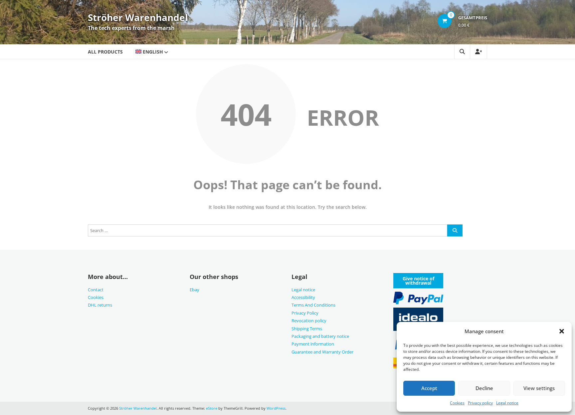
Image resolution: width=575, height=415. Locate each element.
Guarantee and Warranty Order (322, 352)
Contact (95, 290)
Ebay (194, 290)
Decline (484, 388)
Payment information (312, 344)
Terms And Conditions (313, 305)
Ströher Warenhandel (138, 17)
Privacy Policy (304, 313)
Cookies (457, 403)
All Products (105, 52)
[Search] (455, 230)
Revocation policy (308, 321)
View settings (539, 388)
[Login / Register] (478, 52)
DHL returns (100, 305)
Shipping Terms (306, 329)
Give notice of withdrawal (418, 280)
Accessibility (303, 297)
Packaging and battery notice (320, 336)
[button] (561, 331)
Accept (429, 388)
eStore (211, 408)
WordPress (276, 408)
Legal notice (507, 403)
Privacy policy (480, 403)
